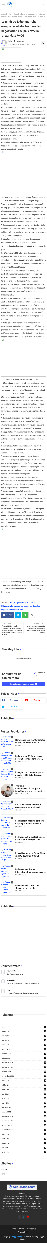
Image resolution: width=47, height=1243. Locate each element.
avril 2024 (24, 1152)
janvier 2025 (24, 1112)
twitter (13, 706)
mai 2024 (24, 1148)
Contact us (31, 1229)
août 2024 (24, 1134)
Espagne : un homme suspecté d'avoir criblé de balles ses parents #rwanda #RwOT (29, 773)
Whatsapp (25, 615)
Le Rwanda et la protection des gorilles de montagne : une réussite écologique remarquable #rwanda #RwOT (30, 838)
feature (4, 1169)
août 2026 (24, 1027)
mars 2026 (24, 1049)
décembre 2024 (24, 1116)
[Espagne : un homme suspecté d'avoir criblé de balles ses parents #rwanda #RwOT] (7, 774)
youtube (37, 700)
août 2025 (24, 1081)
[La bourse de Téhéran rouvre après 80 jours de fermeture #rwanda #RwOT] (7, 758)
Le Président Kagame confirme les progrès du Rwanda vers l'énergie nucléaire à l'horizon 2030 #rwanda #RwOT (29, 822)
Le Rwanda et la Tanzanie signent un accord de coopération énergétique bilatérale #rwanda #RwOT (28, 887)
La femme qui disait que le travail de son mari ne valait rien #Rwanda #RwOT (30, 790)
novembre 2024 (24, 1121)
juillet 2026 (24, 1031)
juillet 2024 (24, 1139)
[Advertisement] (23, 933)
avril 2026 (24, 1045)
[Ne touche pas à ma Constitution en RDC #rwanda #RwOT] (7, 741)
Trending (4, 1174)
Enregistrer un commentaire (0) (23, 684)
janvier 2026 (24, 1058)
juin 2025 (24, 1090)
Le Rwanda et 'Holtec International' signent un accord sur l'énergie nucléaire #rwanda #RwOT (30, 870)
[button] (44, 4)
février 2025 (24, 1107)
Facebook (9, 615)
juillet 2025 (24, 1085)
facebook (14, 700)
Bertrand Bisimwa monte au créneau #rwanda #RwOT (28, 806)
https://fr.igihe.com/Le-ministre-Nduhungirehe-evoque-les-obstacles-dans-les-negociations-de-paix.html (20, 606)
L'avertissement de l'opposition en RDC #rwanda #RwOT (30, 854)
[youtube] (27, 1217)
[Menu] (3, 4)
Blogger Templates (19, 1236)
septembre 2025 (24, 1076)
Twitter (18, 615)
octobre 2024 (24, 1125)
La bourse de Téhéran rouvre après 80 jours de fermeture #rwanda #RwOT (28, 757)
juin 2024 (24, 1143)
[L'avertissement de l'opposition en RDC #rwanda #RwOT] (7, 855)
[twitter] (23, 1217)
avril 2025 (24, 1098)
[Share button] (31, 615)
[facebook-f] (19, 1217)
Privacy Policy (23, 1232)
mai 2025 (24, 1094)
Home (13, 1229)
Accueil (4, 14)
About (21, 1229)
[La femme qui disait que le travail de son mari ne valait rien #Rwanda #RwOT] (7, 790)
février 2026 (24, 1054)
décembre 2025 (24, 1063)
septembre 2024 (24, 1130)
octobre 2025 (24, 1072)
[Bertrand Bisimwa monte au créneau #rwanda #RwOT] (7, 806)
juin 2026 (24, 1036)
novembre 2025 (24, 1067)
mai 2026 (24, 1040)
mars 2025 (24, 1103)
